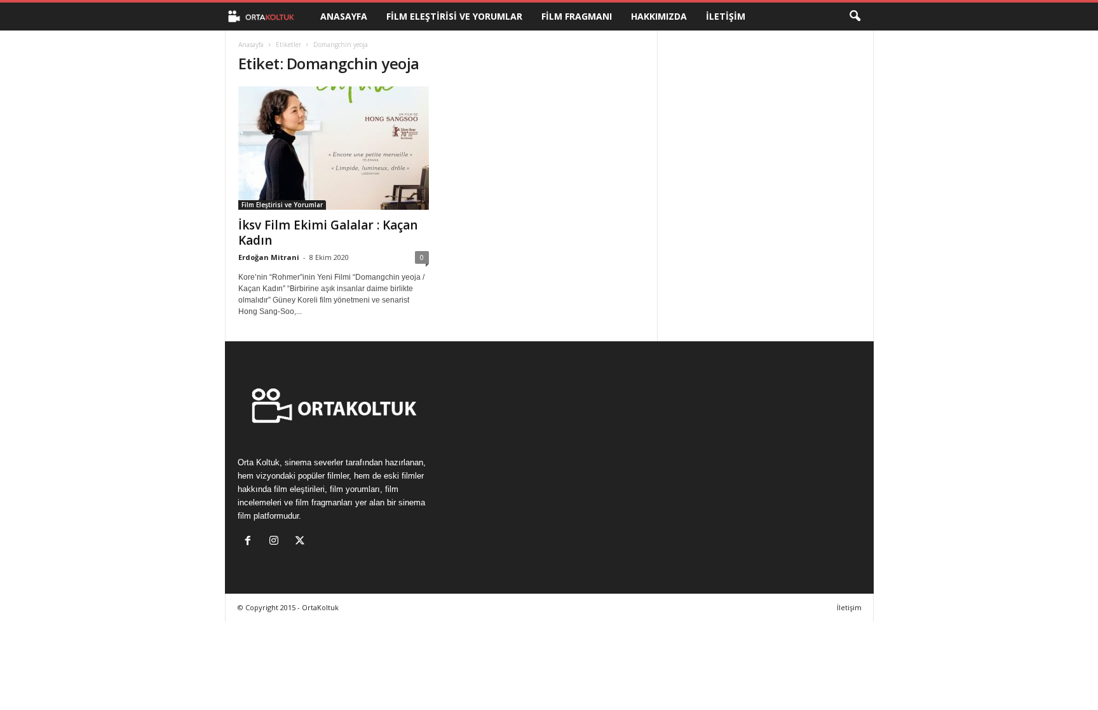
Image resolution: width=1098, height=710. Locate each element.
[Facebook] (251, 542)
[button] (855, 17)
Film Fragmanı (576, 16)
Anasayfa (343, 16)
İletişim (725, 16)
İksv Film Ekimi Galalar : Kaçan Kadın (327, 233)
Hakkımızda (659, 16)
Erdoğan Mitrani (268, 257)
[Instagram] (277, 542)
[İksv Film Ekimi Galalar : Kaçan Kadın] (333, 148)
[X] (301, 542)
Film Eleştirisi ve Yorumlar (454, 16)
